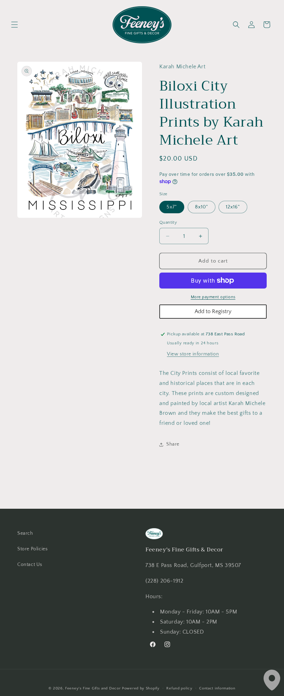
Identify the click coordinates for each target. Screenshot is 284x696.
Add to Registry (213, 311)
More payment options (213, 297)
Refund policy (179, 688)
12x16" (233, 207)
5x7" (172, 207)
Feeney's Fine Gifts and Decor (93, 688)
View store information (193, 354)
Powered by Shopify (141, 688)
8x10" (201, 207)
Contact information (217, 688)
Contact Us (29, 564)
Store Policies (32, 549)
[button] (14, 24)
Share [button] (172, 444)
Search (25, 533)
